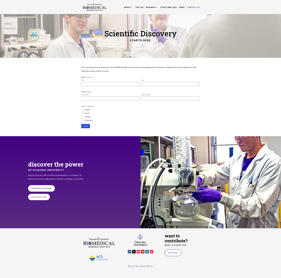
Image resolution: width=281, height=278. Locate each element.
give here (173, 253)
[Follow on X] (134, 251)
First (82, 80)
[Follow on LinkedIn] (147, 251)
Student (87, 110)
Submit (85, 126)
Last (142, 80)
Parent (87, 113)
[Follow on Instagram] (138, 251)
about (127, 7)
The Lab (139, 7)
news (182, 7)
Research (151, 7)
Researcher (89, 120)
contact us (193, 7)
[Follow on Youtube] (142, 251)
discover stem (39, 197)
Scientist (88, 117)
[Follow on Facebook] (129, 251)
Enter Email (85, 95)
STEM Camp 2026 (168, 7)
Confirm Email (145, 95)
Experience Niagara (41, 188)
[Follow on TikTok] (151, 251)
